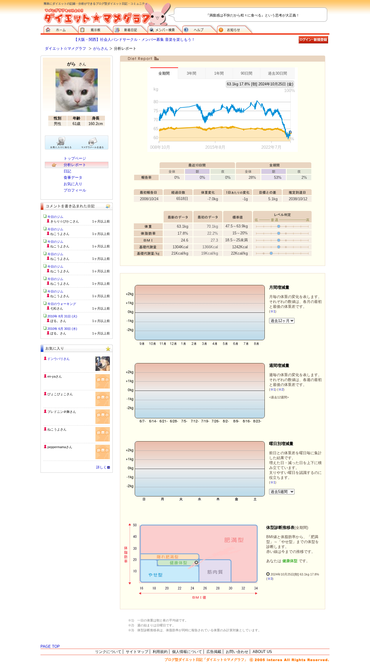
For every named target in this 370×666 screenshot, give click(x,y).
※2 (280, 389)
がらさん (100, 48)
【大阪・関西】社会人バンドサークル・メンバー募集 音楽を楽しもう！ (134, 39)
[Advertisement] (76, 515)
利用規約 (160, 652)
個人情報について (187, 652)
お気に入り (73, 184)
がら (76, 63)
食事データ (73, 177)
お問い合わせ (237, 652)
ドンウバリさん (58, 358)
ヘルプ (199, 29)
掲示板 (95, 29)
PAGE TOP (50, 646)
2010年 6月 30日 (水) (62, 328)
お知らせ (234, 29)
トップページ (75, 158)
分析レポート (75, 165)
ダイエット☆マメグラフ (65, 48)
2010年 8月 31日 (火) (62, 316)
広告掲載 (213, 652)
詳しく (101, 467)
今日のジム (55, 216)
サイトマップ (137, 652)
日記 (67, 171)
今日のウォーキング (61, 304)
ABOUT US (262, 652)
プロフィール (75, 190)
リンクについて (108, 652)
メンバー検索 (165, 29)
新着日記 (130, 29)
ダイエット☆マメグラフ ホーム (61, 29)
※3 (269, 578)
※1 (272, 311)
